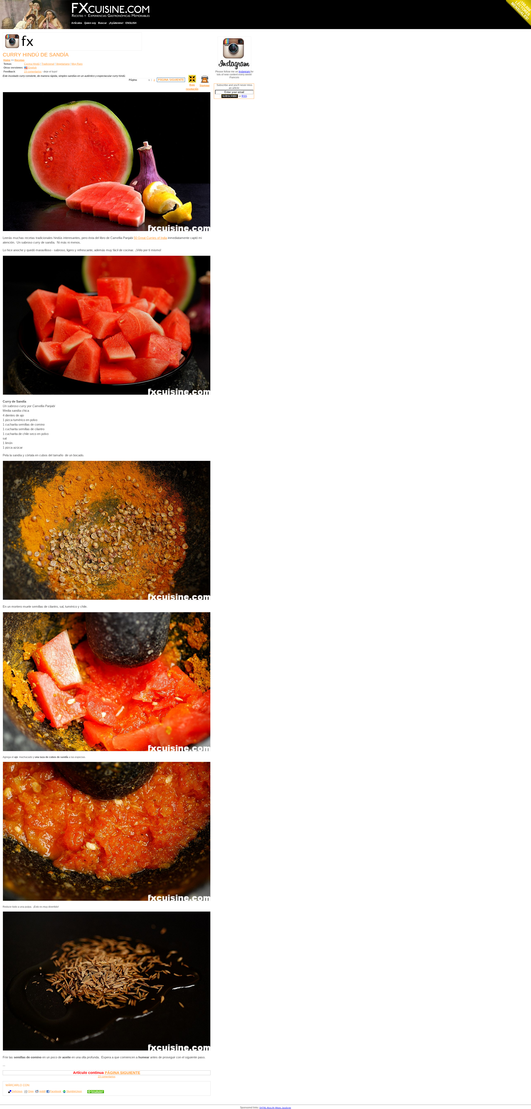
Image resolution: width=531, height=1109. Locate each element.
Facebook (55, 1091)
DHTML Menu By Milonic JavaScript (275, 1108)
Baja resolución (192, 87)
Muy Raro (77, 63)
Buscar (102, 23)
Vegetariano (63, 63)
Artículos (76, 23)
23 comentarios (32, 71)
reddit (42, 1091)
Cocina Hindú (32, 63)
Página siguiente (171, 79)
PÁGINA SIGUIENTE (122, 1073)
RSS (244, 96)
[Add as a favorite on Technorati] (93, 1091)
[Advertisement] (230, 165)
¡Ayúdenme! (116, 23)
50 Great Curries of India (150, 238)
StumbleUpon (74, 1091)
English (32, 67)
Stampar (205, 85)
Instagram (245, 71)
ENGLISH (130, 23)
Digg (31, 1091)
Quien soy (90, 23)
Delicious (17, 1091)
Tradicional (47, 63)
